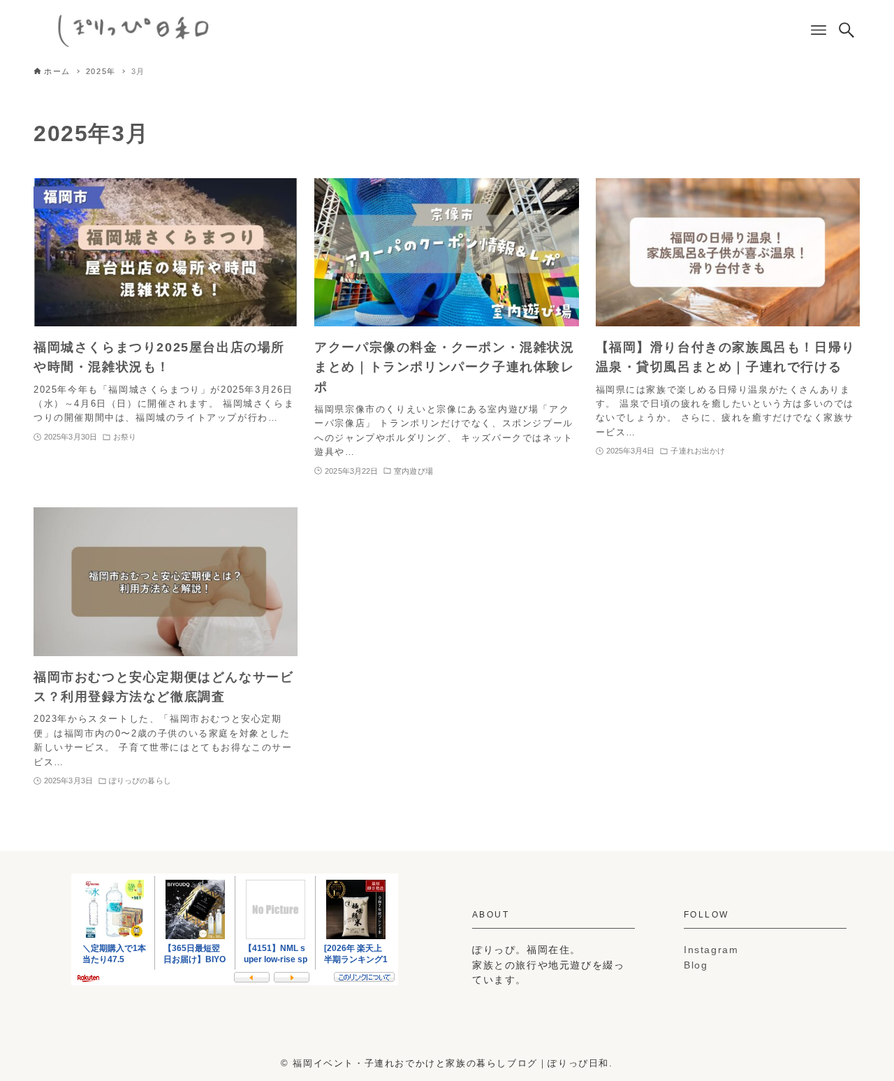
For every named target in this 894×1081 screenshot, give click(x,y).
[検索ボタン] (846, 30)
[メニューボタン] (819, 30)
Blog (696, 965)
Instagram (711, 949)
